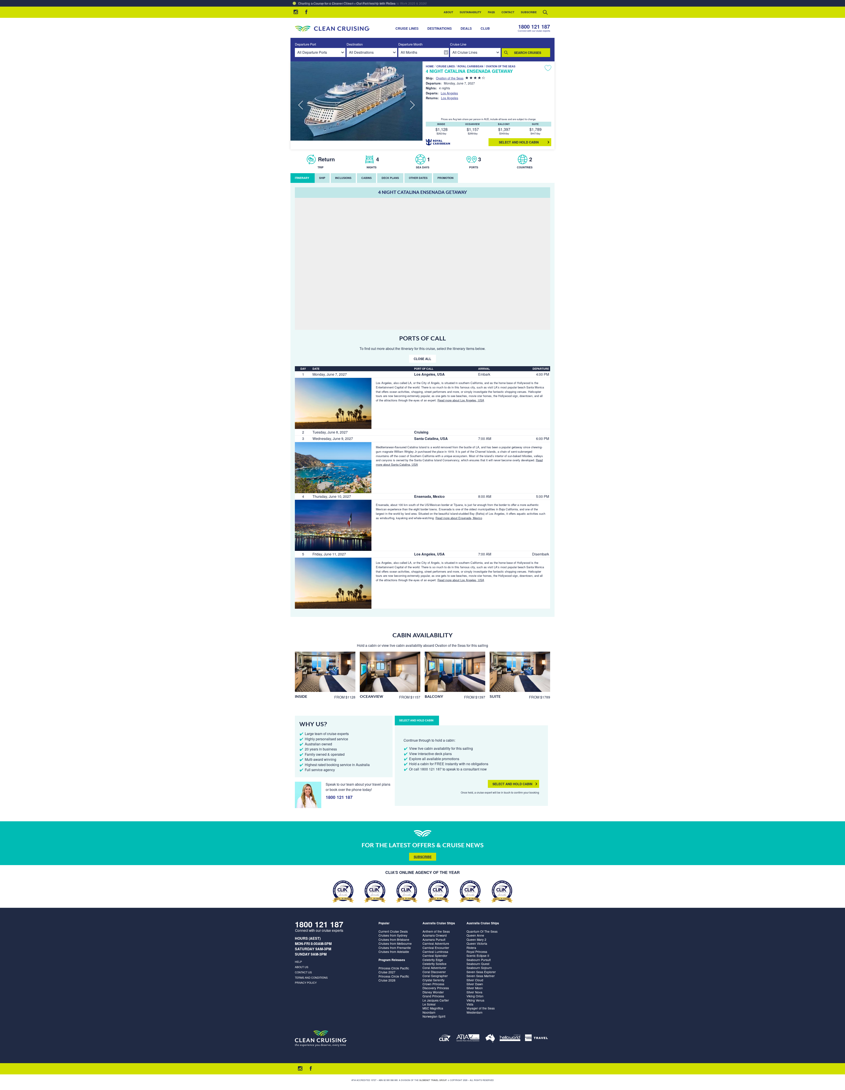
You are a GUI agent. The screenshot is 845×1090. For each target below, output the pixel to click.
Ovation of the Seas (500, 66)
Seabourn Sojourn (479, 967)
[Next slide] (412, 105)
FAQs (491, 12)
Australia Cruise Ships (438, 923)
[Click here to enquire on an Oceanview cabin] (390, 672)
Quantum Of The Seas (482, 931)
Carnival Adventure (435, 943)
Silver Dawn (475, 984)
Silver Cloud (475, 980)
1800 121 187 (534, 26)
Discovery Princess (435, 988)
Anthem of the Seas (436, 931)
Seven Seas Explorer (481, 972)
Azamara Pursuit (433, 939)
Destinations (439, 28)
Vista (470, 1004)
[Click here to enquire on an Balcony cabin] (455, 672)
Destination (355, 44)
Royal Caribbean (470, 66)
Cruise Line (458, 44)
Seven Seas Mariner (481, 976)
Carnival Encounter (435, 947)
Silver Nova (474, 992)
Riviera (471, 947)
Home (430, 66)
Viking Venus (475, 1000)
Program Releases (391, 960)
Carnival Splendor (434, 955)
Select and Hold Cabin (512, 784)
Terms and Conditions (311, 977)
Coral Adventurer (434, 967)
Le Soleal (428, 1004)
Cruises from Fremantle (394, 947)
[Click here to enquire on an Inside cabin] (325, 672)
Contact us (303, 972)
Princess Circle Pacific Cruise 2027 (393, 970)
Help (298, 961)
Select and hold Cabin (519, 142)
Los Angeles (449, 93)
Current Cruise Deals (393, 931)
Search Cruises (527, 52)
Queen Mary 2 (476, 939)
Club (485, 28)
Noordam (428, 1012)
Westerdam (474, 1012)
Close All (422, 359)
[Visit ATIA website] (468, 1039)
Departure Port (305, 44)
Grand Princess (433, 996)
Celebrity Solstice (434, 963)
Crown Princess (433, 984)
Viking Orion (475, 996)
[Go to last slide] (300, 105)
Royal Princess (477, 951)
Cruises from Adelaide (393, 951)
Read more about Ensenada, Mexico (458, 518)
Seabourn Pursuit (479, 960)
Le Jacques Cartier (435, 1000)
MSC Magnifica (432, 1008)
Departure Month (410, 44)
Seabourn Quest (478, 963)
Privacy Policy (306, 982)
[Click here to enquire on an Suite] (520, 672)
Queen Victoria (477, 943)
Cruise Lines (407, 28)
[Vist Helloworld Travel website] (510, 1039)
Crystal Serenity (433, 980)
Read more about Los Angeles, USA (460, 400)
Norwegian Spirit (433, 1016)
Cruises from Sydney (392, 935)
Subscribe (529, 12)
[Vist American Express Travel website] (536, 1039)
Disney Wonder (433, 992)
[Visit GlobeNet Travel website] (490, 1039)
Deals (466, 28)
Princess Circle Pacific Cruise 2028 (393, 978)
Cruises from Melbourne (395, 943)
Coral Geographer (435, 976)
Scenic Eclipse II (478, 955)
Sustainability (470, 12)
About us (301, 967)
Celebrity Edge (432, 960)
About (448, 12)
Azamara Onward (434, 935)
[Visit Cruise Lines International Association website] (445, 1039)
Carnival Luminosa (435, 951)
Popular (383, 923)
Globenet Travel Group (432, 1080)
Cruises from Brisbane (393, 939)
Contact (507, 12)
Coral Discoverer (434, 972)
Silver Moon (475, 988)
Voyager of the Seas (481, 1008)
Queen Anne (475, 935)
